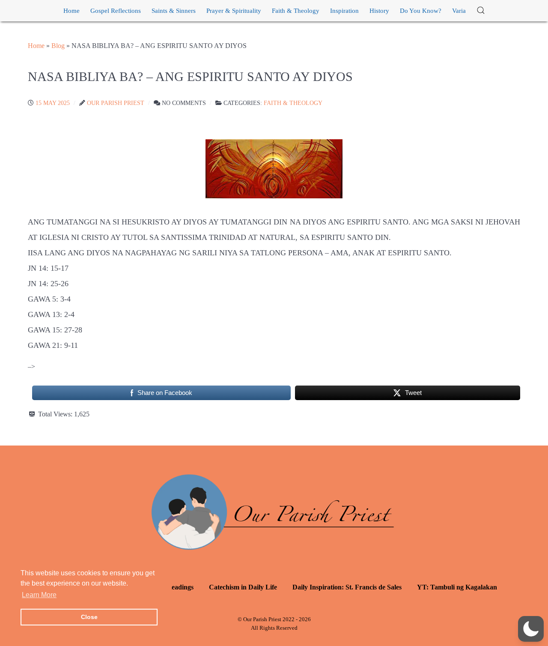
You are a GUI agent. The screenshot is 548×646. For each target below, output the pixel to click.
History (379, 10)
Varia (459, 10)
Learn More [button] (39, 594)
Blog (58, 45)
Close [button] (89, 616)
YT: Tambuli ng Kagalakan (457, 587)
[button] (481, 10)
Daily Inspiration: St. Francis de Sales (347, 587)
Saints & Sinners (174, 10)
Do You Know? (420, 10)
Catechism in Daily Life (243, 587)
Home (71, 10)
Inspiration (344, 10)
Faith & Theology (295, 10)
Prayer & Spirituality (233, 10)
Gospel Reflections (115, 10)
